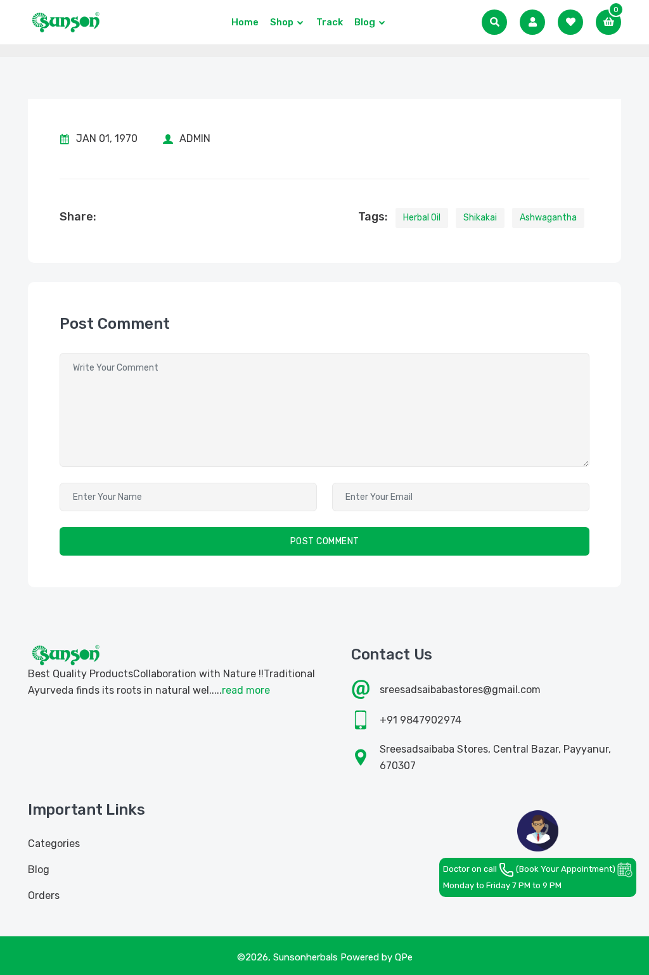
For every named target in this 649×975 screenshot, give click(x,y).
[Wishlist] (570, 22)
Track (329, 22)
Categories (54, 844)
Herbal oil (421, 217)
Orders (44, 895)
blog (364, 22)
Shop (281, 22)
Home (245, 22)
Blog (38, 869)
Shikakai (480, 217)
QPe (404, 957)
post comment (324, 541)
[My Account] (532, 22)
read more (246, 690)
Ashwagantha (548, 217)
